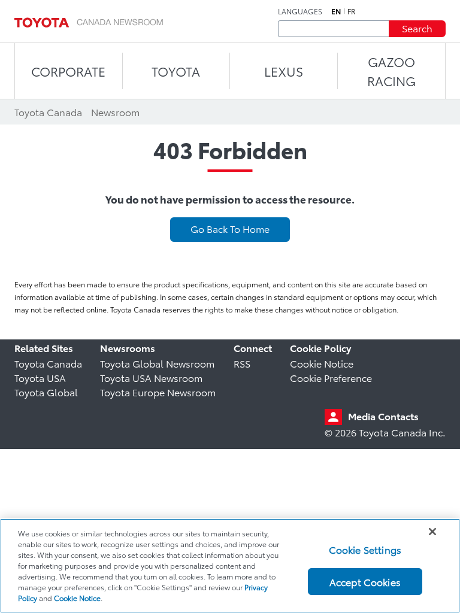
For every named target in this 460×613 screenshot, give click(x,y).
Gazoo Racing (391, 71)
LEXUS (283, 71)
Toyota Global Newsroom (157, 363)
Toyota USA (40, 377)
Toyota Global (46, 392)
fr (351, 11)
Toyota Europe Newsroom (158, 392)
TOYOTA (176, 71)
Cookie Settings (365, 549)
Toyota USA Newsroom (151, 377)
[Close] (432, 531)
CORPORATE (68, 71)
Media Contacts (383, 416)
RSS (242, 363)
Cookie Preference (331, 377)
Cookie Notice (321, 363)
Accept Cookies (365, 581)
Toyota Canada (48, 363)
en (336, 11)
